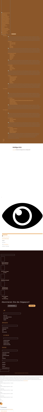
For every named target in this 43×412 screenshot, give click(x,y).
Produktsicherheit (12, 101)
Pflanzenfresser (12, 55)
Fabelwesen (11, 56)
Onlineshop (5, 35)
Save (0, 399)
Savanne (11, 66)
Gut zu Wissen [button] (5, 88)
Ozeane (11, 69)
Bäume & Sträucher (13, 79)
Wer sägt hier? (12, 121)
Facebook (3, 362)
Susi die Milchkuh (5, 238)
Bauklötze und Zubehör (13, 76)
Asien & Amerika (12, 68)
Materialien (11, 120)
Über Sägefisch (10, 118)
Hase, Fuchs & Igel (12, 42)
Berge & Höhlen (12, 80)
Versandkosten (6, 244)
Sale (3, 140)
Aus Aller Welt (10, 65)
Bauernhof (11, 46)
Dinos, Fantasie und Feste (12, 53)
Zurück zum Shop (10, 409)
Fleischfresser (12, 54)
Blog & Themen (10, 127)
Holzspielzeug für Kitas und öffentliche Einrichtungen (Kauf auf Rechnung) (21, 100)
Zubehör (9, 75)
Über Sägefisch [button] (5, 109)
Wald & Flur (10, 41)
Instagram (4, 364)
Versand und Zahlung (13, 102)
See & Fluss (11, 47)
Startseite (14, 149)
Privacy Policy (26, 380)
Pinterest (3, 366)
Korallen (11, 81)
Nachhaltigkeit (12, 99)
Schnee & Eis (12, 67)
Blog (3, 139)
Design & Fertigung (13, 119)
